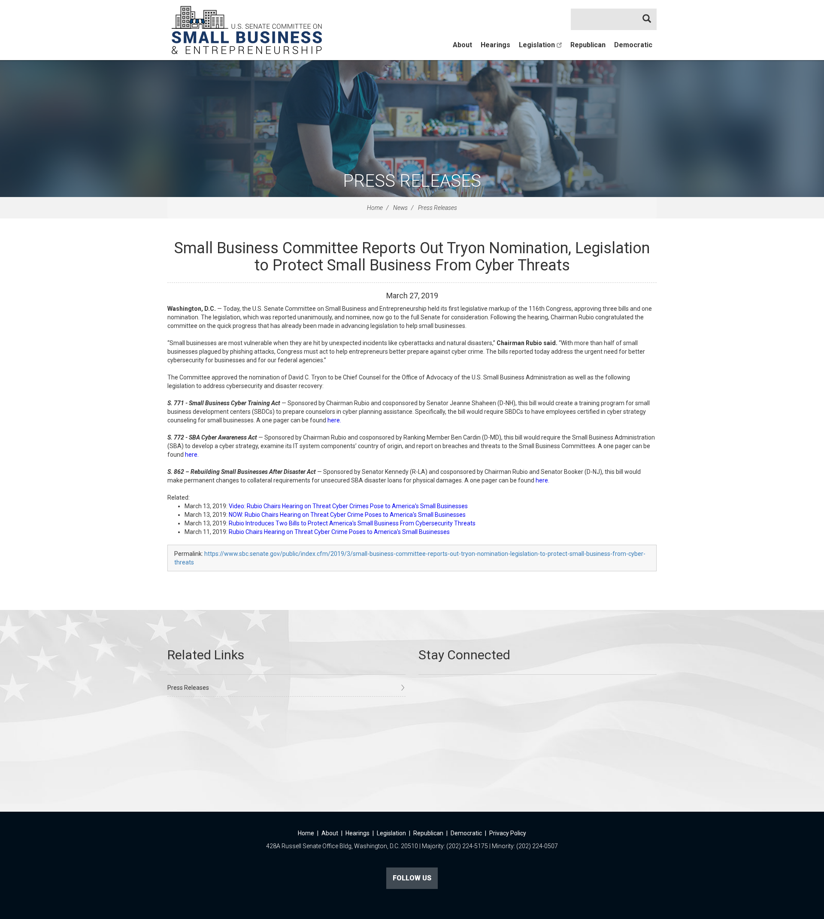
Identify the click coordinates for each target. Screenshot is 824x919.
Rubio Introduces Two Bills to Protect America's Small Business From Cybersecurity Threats (352, 523)
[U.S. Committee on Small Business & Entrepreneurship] (246, 30)
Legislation (538, 45)
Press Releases (412, 181)
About (462, 45)
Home (375, 207)
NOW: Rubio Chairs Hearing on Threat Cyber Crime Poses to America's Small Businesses (347, 514)
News (400, 207)
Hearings (495, 45)
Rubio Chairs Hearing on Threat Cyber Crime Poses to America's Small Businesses (339, 531)
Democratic (633, 45)
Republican (588, 45)
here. (333, 420)
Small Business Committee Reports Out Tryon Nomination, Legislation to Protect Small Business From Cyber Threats (412, 256)
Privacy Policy (507, 833)
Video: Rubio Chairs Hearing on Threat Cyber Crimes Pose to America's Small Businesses (348, 506)
